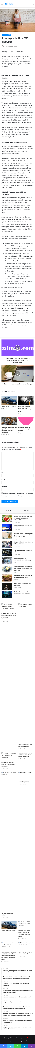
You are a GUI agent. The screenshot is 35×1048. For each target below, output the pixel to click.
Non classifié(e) (7, 35)
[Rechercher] (33, 4)
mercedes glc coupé (23, 782)
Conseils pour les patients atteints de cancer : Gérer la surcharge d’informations (8, 616)
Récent (26, 510)
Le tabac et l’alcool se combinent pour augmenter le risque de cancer (24, 409)
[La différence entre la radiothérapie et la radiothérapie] (7, 560)
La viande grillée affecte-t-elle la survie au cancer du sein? (23, 576)
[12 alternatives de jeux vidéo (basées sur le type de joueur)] (7, 594)
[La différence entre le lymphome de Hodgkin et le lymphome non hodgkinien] (7, 569)
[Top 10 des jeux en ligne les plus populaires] (26, 673)
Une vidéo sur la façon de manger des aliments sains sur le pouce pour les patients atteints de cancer (8, 956)
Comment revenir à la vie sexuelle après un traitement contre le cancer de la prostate (23, 535)
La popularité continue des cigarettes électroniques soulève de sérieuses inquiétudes (9, 430)
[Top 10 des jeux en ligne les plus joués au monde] (7, 527)
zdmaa (30, 1038)
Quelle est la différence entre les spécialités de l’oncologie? (8, 764)
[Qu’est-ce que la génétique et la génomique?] (7, 586)
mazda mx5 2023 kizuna (8, 406)
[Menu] (2, 4)
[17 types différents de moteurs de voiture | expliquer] (7, 544)
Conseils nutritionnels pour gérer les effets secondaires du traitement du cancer (23, 518)
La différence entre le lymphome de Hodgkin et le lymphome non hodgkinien (23, 568)
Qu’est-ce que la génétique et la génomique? (22, 584)
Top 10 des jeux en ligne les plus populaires (25, 746)
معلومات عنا (10, 1041)
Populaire (9, 510)
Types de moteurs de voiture (7, 914)
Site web (4, 486)
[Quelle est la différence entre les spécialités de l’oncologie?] (9, 756)
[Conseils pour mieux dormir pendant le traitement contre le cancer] (26, 925)
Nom (3, 472)
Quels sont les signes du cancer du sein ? (25, 953)
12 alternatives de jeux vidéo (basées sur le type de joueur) (22, 593)
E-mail (3, 479)
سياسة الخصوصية (23, 1041)
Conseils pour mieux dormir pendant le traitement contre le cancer (24, 933)
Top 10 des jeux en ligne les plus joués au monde (23, 526)
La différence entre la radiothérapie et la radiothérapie (23, 559)
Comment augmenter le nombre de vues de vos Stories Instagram (25, 755)
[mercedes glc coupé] (26, 776)
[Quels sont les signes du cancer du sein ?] (26, 946)
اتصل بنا (16, 1041)
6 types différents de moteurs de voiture (23, 551)
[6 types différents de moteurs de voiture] (7, 552)
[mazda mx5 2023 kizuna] (9, 400)
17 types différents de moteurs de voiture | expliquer (23, 543)
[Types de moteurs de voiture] (9, 841)
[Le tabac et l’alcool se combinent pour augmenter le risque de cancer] (26, 400)
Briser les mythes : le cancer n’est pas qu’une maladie (25, 429)
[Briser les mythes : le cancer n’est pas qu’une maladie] (26, 421)
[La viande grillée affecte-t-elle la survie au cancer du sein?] (7, 578)
